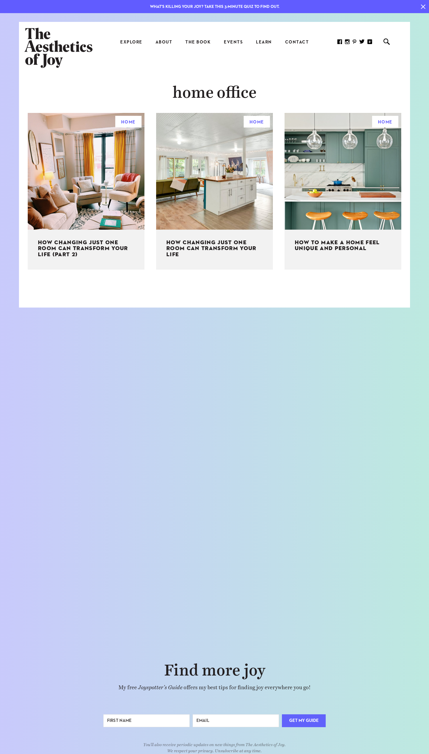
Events (233, 42)
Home (128, 122)
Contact (297, 42)
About (164, 42)
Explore (131, 42)
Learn (264, 42)
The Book (198, 42)
